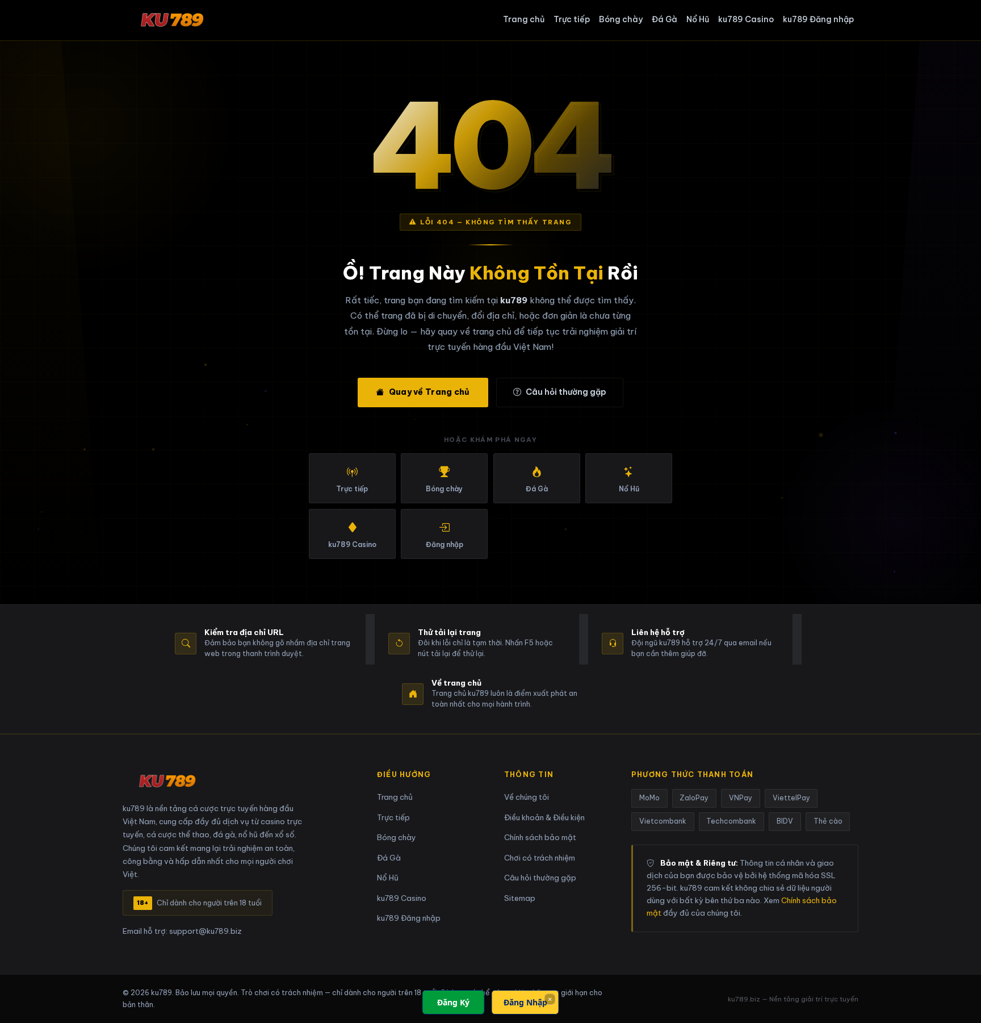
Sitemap (519, 898)
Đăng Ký (453, 1002)
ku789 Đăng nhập (818, 19)
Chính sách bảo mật (540, 837)
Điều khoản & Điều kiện (544, 817)
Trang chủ (523, 19)
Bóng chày (621, 19)
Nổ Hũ (697, 19)
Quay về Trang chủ (429, 392)
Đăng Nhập (525, 1002)
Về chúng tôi (526, 797)
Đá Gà (664, 19)
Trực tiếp (572, 19)
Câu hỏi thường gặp (566, 392)
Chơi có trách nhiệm (539, 858)
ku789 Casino (746, 19)
